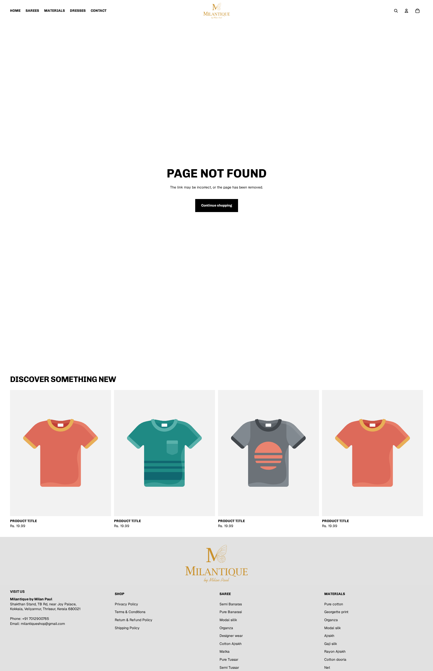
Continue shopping (216, 205)
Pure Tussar (229, 659)
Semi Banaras (231, 604)
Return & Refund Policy (133, 620)
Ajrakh (329, 635)
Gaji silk (330, 643)
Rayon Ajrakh (335, 651)
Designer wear (231, 635)
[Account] (406, 10)
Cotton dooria (335, 659)
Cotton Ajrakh (231, 643)
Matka (225, 651)
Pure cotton (333, 604)
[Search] (395, 10)
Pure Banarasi (231, 612)
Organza (226, 627)
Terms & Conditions (130, 612)
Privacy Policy (126, 604)
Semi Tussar (229, 667)
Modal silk (332, 627)
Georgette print (336, 612)
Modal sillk (228, 620)
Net (327, 667)
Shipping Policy (127, 627)
